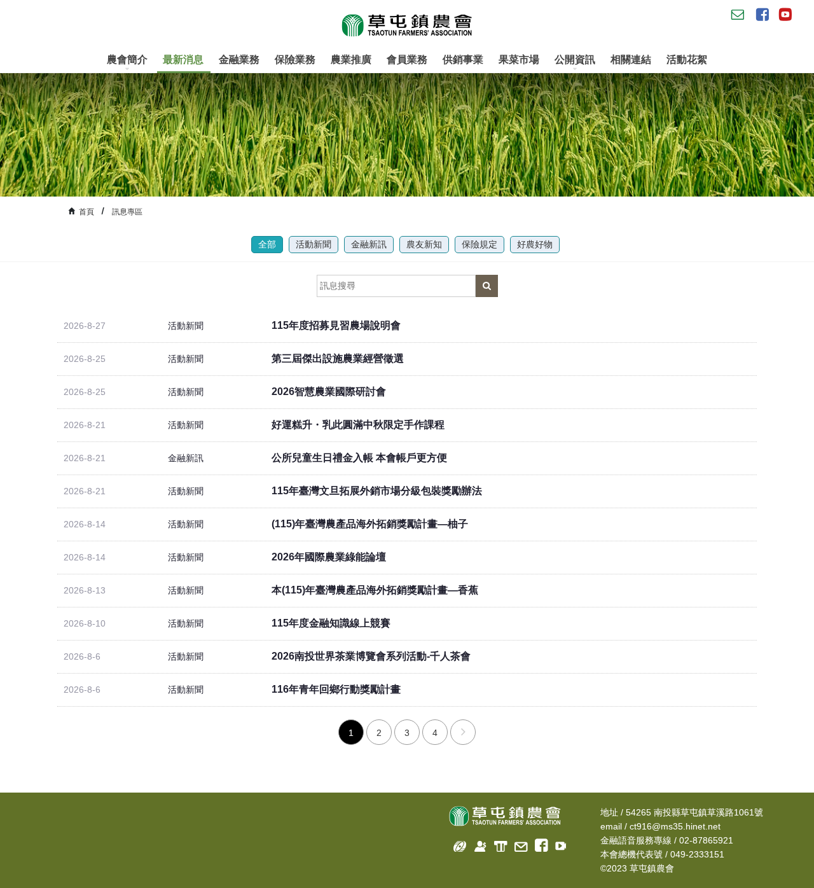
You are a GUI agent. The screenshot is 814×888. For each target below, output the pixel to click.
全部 (267, 244)
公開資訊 (575, 59)
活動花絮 (686, 59)
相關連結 (630, 59)
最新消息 (183, 59)
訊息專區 (127, 211)
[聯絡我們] (517, 844)
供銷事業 (463, 59)
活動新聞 (313, 244)
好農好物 (535, 244)
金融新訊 (369, 244)
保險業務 (295, 59)
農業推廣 (351, 59)
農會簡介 (127, 59)
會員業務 (407, 59)
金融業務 (239, 59)
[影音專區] (558, 844)
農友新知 (424, 244)
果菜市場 (519, 59)
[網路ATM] (497, 844)
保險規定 (479, 244)
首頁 (86, 211)
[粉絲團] (538, 844)
